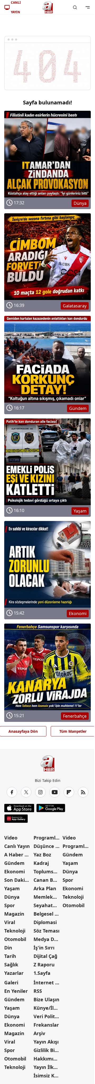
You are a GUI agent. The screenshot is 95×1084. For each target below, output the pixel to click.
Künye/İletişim (48, 1008)
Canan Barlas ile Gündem (48, 880)
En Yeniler (16, 991)
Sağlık (11, 964)
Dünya (12, 897)
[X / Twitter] (26, 792)
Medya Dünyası (48, 939)
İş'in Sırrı (44, 947)
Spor (9, 905)
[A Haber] (47, 7)
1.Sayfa (42, 973)
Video (10, 837)
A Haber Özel (18, 854)
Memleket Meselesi (48, 897)
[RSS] (83, 792)
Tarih (10, 956)
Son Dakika (17, 880)
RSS (38, 991)
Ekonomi (14, 871)
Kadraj (41, 863)
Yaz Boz (42, 854)
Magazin (14, 914)
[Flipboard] (69, 792)
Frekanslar (46, 1025)
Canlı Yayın (17, 846)
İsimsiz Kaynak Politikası (48, 1075)
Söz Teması (46, 931)
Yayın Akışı (46, 1042)
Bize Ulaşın (46, 999)
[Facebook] (12, 792)
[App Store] (19, 808)
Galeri (11, 982)
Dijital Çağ (45, 956)
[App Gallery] (16, 818)
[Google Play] (50, 808)
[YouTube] (54, 792)
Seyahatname (48, 905)
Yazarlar (13, 973)
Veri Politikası (48, 1016)
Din (8, 947)
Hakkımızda (47, 1058)
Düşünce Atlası (48, 846)
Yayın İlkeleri (48, 1067)
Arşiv (39, 1033)
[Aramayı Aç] (75, 7)
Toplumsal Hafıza (48, 871)
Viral (9, 922)
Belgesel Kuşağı (48, 914)
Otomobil (15, 939)
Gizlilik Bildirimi (48, 1050)
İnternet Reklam (48, 982)
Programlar (47, 837)
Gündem (14, 863)
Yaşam (12, 888)
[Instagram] (40, 792)
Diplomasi (45, 922)
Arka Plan (45, 888)
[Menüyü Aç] (87, 7)
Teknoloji (14, 931)
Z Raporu (44, 964)
